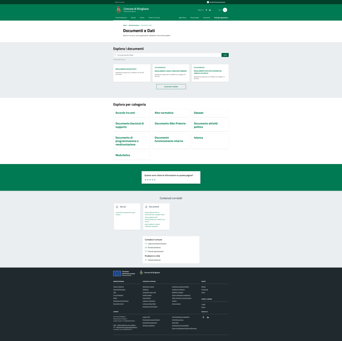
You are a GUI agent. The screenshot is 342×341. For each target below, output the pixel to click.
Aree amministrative (119, 289)
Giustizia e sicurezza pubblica (180, 287)
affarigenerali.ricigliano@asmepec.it (126, 327)
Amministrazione (121, 17)
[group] (127, 217)
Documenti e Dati (118, 304)
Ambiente (145, 289)
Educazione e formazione (150, 307)
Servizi (142, 17)
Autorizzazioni (147, 298)
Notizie (203, 287)
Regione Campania (120, 2)
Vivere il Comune (154, 17)
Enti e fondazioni (118, 295)
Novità (133, 17)
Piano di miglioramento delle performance (184, 328)
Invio (225, 55)
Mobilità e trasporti (177, 292)
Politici (115, 298)
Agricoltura (182, 17)
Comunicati (204, 289)
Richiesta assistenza (149, 325)
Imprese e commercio (178, 289)
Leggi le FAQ (146, 317)
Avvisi (203, 292)
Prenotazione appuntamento (151, 320)
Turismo (174, 301)
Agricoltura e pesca (148, 287)
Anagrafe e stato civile (149, 292)
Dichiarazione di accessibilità (180, 325)
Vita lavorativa (176, 304)
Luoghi (203, 304)
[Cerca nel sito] (225, 10)
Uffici (114, 292)
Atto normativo (160, 67)
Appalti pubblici (147, 295)
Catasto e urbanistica (149, 301)
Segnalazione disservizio (150, 323)
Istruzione (206, 17)
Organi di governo (118, 287)
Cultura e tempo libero (149, 304)
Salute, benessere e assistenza (181, 295)
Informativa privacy (177, 320)
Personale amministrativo (120, 301)
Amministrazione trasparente (180, 317)
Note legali (175, 323)
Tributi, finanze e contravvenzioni (181, 298)
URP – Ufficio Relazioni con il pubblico (124, 325)
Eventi (203, 307)
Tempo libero (195, 17)
